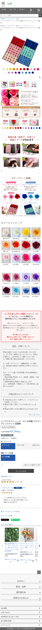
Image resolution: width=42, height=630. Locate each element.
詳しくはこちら (34, 414)
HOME (2, 19)
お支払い (21, 581)
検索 (40, 15)
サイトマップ (5, 625)
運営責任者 (21, 592)
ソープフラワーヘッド (26, 26)
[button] (2, 546)
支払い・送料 (12, 9)
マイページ (31, 12)
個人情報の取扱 (6, 621)
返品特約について (7, 476)
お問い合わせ (5, 612)
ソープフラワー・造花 (12, 19)
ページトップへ (39, 572)
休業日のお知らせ (21, 598)
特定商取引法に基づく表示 (10, 617)
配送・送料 (21, 587)
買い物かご (22, 9)
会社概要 (4, 9)
